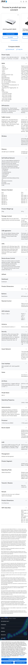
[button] (21, 1)
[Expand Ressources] (26, 634)
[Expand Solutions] (26, 631)
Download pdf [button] (10, 49)
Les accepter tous (20, 662)
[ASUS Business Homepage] (4, 1)
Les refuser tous (7, 662)
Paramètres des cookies (14, 659)
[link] (10, 37)
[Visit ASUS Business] (4, 618)
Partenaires (3, 624)
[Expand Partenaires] (26, 624)
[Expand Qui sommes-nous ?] (26, 621)
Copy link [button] (20, 49)
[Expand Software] (26, 638)
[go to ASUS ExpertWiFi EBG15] (10, 22)
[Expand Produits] (26, 628)
